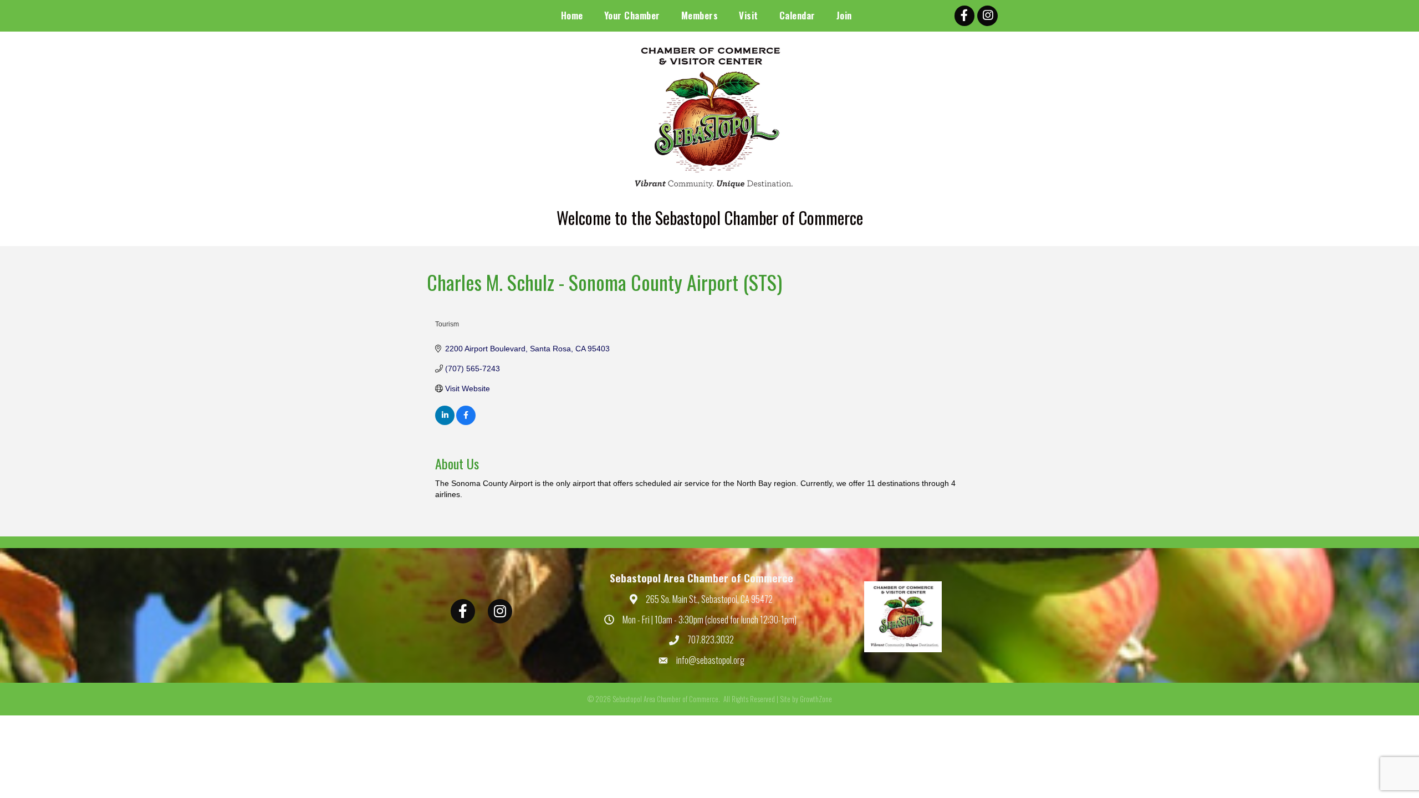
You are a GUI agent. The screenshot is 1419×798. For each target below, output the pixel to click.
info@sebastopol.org (710, 660)
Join (844, 15)
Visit (748, 15)
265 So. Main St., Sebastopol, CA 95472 (709, 599)
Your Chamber (632, 15)
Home (572, 15)
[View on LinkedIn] (445, 422)
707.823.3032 (710, 639)
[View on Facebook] (466, 422)
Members (699, 15)
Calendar (797, 15)
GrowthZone (816, 698)
